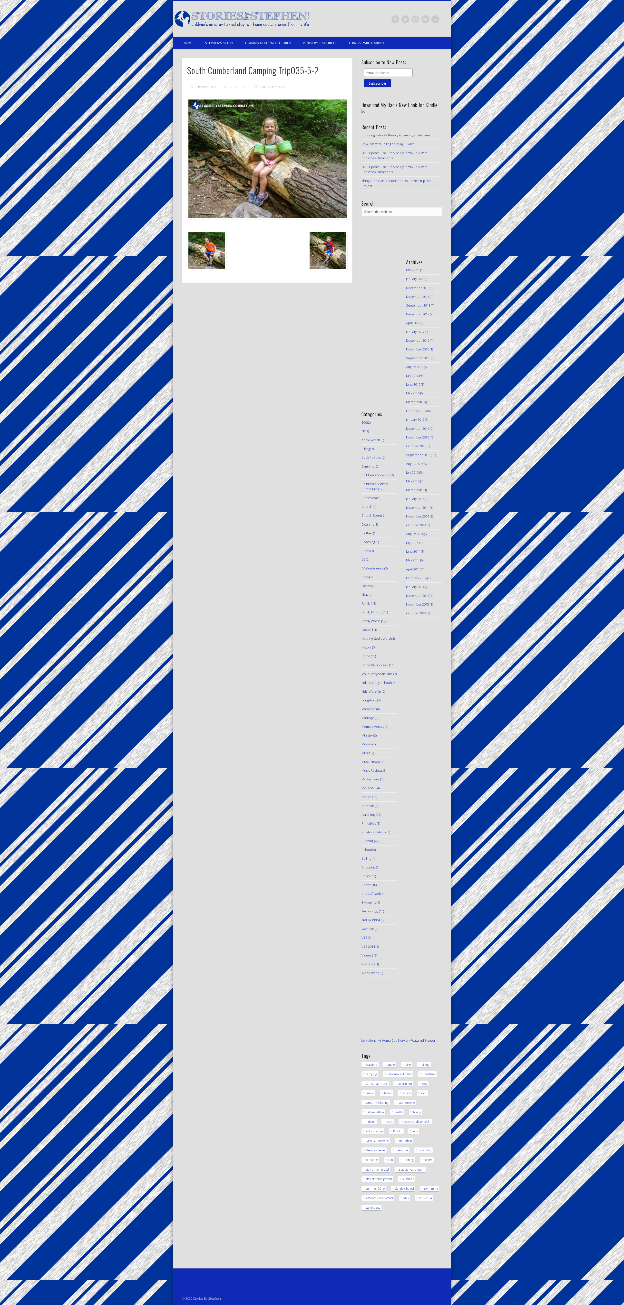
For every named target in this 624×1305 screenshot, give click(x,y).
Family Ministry (371, 612)
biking (425, 1065)
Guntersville (407, 1103)
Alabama (371, 1065)
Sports (366, 885)
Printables (368, 823)
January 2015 (415, 499)
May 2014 (412, 560)
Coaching (368, 542)
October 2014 (416, 525)
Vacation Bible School (379, 1198)
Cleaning (367, 524)
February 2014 (416, 578)
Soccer (366, 876)
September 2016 (418, 358)
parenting (425, 1150)
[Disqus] (267, 353)
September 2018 (418, 305)
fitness (406, 1093)
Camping (367, 466)
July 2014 (412, 542)
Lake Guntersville (377, 1141)
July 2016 (412, 375)
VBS (364, 937)
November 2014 (417, 516)
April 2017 (413, 323)
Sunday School (404, 1188)
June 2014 (413, 551)
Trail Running (370, 920)
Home (188, 43)
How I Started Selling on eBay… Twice (388, 144)
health (398, 1112)
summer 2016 (375, 1188)
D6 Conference (372, 568)
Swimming (368, 902)
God (424, 1093)
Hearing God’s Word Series (268, 43)
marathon (405, 1141)
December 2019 (417, 288)
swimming (431, 1188)
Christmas (368, 498)
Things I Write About (366, 43)
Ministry (367, 735)
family (370, 1093)
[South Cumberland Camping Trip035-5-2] (267, 159)
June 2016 (413, 384)
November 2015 (417, 437)
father (388, 1093)
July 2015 (412, 472)
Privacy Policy (192, 1280)
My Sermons (370, 779)
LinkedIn (435, 19)
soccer (428, 1160)
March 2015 (414, 490)
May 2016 (412, 393)
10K (364, 422)
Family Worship (372, 621)
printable (372, 1160)
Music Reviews (371, 770)
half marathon (375, 1112)
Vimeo (425, 19)
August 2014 (414, 534)
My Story (367, 788)
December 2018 (417, 296)
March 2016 (414, 402)
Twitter (405, 19)
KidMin (397, 1131)
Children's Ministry (374, 475)
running (408, 1160)
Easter (365, 586)
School (366, 849)
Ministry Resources (319, 43)
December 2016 (417, 340)
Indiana (370, 1122)
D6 (363, 559)
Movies (366, 744)
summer (408, 1179)
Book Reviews (371, 457)
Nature (366, 797)
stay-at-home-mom (411, 1169)
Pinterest (415, 19)
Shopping (368, 867)
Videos (366, 955)
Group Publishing (377, 1103)
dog (424, 1084)
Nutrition (367, 806)
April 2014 (413, 569)
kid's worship (374, 1131)
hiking (417, 1112)
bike (408, 1065)
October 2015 (416, 446)
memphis (402, 1150)
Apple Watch (370, 440)
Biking (365, 449)
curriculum (405, 1084)
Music (365, 753)
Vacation (367, 928)
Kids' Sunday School (376, 682)
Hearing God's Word (376, 638)
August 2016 (414, 367)
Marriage (367, 718)
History (366, 647)
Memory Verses (372, 726)
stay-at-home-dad (377, 1169)
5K (363, 431)
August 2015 (414, 463)
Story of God (370, 893)
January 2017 (415, 331)
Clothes (366, 533)
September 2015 (418, 455)
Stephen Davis (205, 87)
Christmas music (376, 1084)
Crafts (365, 550)
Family (365, 603)
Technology (369, 911)
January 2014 (415, 587)
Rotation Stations (373, 832)
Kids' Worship (371, 691)
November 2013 (417, 604)
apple (391, 1065)
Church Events (371, 515)
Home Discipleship (375, 665)
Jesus (389, 1122)
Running (367, 841)
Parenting (368, 814)
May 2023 (412, 270)
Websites (368, 964)
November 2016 (417, 349)
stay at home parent (379, 1179)
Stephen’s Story (219, 43)
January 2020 (415, 279)
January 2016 (415, 419)
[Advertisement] (376, 327)
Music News (370, 761)
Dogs (365, 577)
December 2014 (417, 507)
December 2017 (417, 314)
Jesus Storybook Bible (377, 674)
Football (367, 630)
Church (366, 506)
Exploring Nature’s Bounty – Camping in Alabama (395, 135)
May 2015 (412, 481)
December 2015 (417, 428)
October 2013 (416, 613)
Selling (366, 858)
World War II (370, 973)
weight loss (373, 1207)
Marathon (368, 709)
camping (371, 1074)
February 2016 (416, 410)
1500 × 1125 (268, 87)
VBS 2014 (368, 946)
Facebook (395, 19)
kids (415, 1131)
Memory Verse (375, 1150)
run (390, 1160)
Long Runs (369, 700)
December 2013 (417, 595)
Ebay (364, 594)
